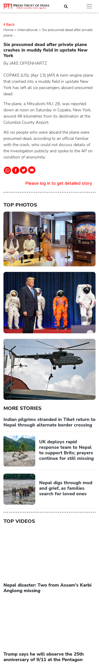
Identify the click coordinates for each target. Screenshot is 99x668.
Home (8, 29)
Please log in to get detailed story (58, 183)
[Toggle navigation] (89, 6)
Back (10, 24)
